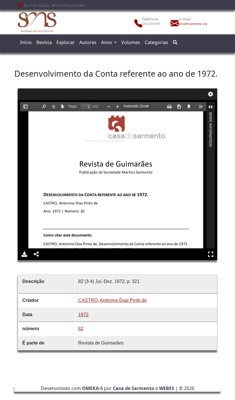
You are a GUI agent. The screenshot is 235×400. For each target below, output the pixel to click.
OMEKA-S (92, 388)
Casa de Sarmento (133, 388)
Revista (44, 42)
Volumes (130, 42)
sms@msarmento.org (191, 24)
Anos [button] (107, 42)
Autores (88, 42)
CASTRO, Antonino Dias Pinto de (112, 300)
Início (26, 42)
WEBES (166, 388)
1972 (83, 314)
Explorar (65, 42)
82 (80, 328)
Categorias (156, 42)
